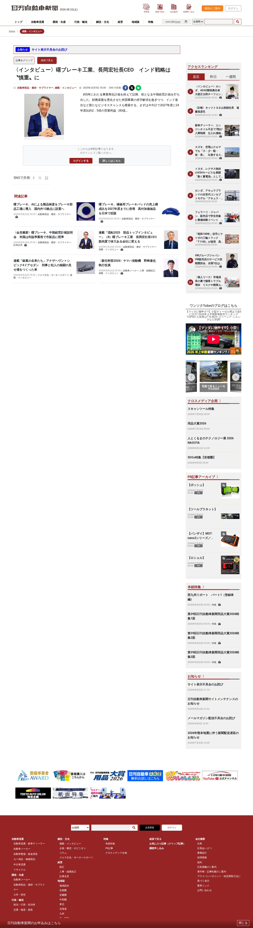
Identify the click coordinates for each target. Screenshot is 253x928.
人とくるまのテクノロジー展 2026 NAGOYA (211, 440)
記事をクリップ (24, 60)
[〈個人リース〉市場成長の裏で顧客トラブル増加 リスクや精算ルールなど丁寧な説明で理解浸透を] (232, 282)
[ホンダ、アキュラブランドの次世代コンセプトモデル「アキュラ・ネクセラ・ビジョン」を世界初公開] (232, 195)
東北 (61, 904)
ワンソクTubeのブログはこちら (213, 305)
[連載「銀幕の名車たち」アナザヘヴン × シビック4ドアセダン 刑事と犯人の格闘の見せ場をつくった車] (85, 269)
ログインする (81, 160)
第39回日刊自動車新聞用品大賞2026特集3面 (213, 655)
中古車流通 (20, 864)
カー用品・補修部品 (24, 859)
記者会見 (18, 245)
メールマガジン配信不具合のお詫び (211, 718)
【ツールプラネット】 (202, 509)
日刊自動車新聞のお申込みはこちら (34, 923)
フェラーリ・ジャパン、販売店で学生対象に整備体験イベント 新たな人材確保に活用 (208, 216)
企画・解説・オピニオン (72, 848)
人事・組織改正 (147, 270)
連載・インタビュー (65, 87)
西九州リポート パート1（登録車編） (211, 597)
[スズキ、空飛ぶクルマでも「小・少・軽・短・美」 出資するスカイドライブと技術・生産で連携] (232, 152)
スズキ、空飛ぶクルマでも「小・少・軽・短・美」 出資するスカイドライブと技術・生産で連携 (208, 151)
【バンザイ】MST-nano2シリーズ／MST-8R (200, 536)
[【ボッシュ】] (230, 492)
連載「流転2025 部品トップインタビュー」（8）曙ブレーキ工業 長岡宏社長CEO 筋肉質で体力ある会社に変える (129, 237)
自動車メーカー (131, 270)
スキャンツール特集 (201, 409)
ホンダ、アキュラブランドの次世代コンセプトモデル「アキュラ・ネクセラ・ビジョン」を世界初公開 (208, 194)
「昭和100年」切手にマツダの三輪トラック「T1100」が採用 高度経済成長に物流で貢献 (209, 238)
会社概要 (200, 839)
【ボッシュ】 (196, 485)
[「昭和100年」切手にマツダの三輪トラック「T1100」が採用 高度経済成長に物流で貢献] (232, 238)
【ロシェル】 (196, 558)
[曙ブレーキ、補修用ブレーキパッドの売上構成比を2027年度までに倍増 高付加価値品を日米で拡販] (171, 212)
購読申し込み (156, 848)
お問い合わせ (204, 890)
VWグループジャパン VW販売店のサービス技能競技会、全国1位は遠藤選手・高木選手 (208, 259)
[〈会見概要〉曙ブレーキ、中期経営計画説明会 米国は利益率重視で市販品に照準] (85, 239)
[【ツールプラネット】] (230, 516)
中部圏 (63, 899)
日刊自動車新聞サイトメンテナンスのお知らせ (213, 701)
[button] (235, 377)
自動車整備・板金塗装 (26, 854)
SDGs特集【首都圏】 (202, 457)
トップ (18, 21)
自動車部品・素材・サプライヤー (35, 87)
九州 (61, 913)
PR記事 (109, 848)
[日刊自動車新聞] (35, 8)
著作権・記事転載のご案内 (211, 871)
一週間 (231, 77)
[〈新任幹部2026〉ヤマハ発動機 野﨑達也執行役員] (171, 268)
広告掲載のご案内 (207, 867)
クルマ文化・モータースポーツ (53, 275)
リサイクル (20, 869)
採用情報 (202, 857)
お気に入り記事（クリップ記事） (167, 843)
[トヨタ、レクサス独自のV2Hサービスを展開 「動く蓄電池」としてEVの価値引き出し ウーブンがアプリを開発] (232, 173)
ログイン (233, 8)
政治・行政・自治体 (24, 904)
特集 (214, 604)
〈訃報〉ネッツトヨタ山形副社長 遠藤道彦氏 (217, 109)
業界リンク (203, 885)
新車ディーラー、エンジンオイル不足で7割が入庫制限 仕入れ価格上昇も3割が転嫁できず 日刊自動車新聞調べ (209, 129)
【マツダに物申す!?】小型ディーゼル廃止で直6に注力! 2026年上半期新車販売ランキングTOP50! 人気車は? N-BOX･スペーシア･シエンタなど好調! (213, 315)
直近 (196, 77)
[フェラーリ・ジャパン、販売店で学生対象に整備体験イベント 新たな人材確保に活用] (232, 217)
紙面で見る (47, 60)
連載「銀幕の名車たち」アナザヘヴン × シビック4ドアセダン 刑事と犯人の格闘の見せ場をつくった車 (42, 265)
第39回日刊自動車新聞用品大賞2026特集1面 (213, 616)
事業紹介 (202, 852)
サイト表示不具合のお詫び (49, 49)
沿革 (199, 843)
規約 (199, 862)
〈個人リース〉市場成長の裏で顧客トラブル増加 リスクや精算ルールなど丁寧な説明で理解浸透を (208, 281)
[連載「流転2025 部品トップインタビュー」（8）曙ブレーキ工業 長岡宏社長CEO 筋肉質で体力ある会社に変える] (171, 240)
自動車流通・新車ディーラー (29, 843)
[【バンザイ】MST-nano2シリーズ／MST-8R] (230, 540)
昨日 (213, 77)
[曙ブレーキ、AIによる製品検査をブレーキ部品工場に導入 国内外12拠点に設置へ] (85, 211)
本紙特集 (110, 843)
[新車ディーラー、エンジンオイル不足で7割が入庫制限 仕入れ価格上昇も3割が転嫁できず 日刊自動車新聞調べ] (232, 130)
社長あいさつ (204, 848)
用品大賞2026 (197, 423)
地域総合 (64, 885)
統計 (61, 867)
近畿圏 (63, 895)
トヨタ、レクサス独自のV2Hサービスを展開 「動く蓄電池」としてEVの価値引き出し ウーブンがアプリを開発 (209, 172)
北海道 (63, 908)
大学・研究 (20, 894)
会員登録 (149, 827)
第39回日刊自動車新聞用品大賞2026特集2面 (213, 635)
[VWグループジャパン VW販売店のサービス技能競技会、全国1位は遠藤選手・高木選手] (232, 260)
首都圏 (63, 890)
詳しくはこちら (112, 160)
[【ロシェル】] (230, 565)
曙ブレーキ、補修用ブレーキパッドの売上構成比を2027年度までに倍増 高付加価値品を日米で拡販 (128, 209)
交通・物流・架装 (23, 909)
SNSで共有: (115, 87)
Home (12, 31)
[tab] (196, 76)
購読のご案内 (212, 8)
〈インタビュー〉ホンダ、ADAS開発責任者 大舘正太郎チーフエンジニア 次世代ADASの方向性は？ (209, 90)
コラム (63, 852)
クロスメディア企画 (116, 852)
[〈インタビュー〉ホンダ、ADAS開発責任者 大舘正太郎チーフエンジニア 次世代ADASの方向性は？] (232, 91)
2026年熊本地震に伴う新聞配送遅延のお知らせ (213, 735)
